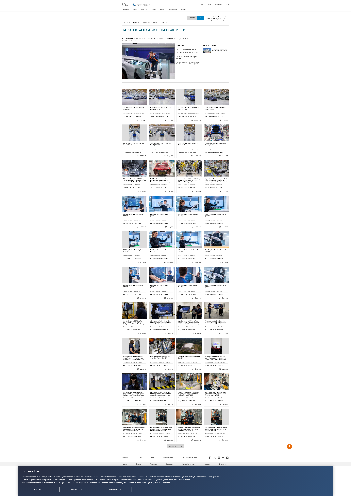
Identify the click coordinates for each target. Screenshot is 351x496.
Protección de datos (188, 464)
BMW (140, 458)
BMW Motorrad (168, 458)
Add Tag (192, 18)
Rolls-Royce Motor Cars (189, 458)
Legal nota (169, 464)
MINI (152, 458)
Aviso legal (153, 464)
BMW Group (125, 458)
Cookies (207, 464)
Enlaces (138, 464)
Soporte (124, 464)
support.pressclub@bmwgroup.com (217, 20)
